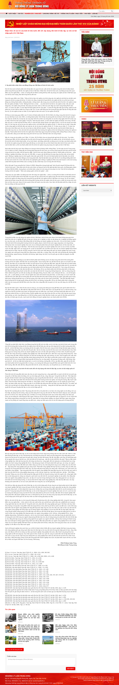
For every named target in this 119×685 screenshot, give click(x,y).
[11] (60, 161)
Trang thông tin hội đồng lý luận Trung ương (102, 677)
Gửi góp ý (70, 668)
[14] (47, 171)
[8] (31, 152)
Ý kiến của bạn (11, 656)
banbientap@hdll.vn (39, 681)
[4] (25, 120)
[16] (10, 256)
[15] (26, 250)
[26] (64, 502)
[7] (60, 133)
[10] (36, 159)
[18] (57, 278)
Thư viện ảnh (87, 152)
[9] (42, 156)
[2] (24, 105)
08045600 (15, 681)
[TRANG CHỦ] (6, 13)
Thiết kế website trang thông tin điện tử (93, 680)
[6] (8, 132)
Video (83, 119)
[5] (63, 120)
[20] (65, 297)
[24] (69, 472)
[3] (58, 111)
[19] (9, 284)
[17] (59, 267)
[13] (13, 169)
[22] (72, 400)
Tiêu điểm (85, 32)
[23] (57, 459)
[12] (66, 165)
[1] (18, 104)
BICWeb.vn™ (110, 680)
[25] (53, 481)
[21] (66, 383)
